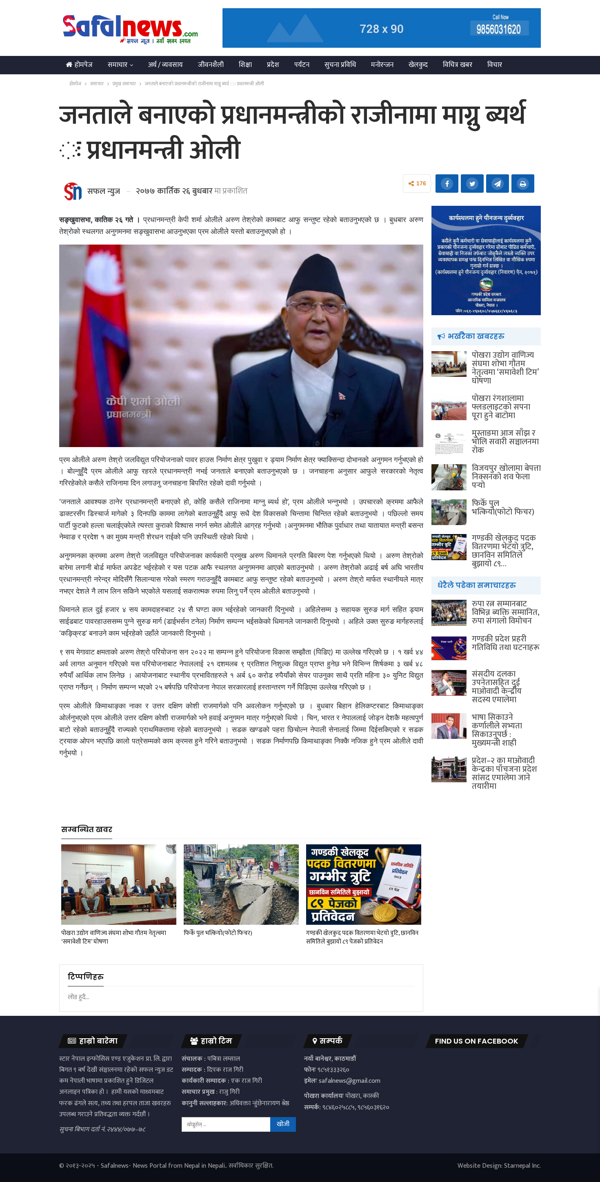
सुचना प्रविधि (340, 65)
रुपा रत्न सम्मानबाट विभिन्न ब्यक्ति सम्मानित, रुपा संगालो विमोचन (506, 612)
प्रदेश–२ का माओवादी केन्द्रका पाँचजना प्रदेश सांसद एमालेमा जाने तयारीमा (504, 773)
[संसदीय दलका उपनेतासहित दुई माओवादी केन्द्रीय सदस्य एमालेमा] (449, 683)
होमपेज (84, 65)
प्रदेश (273, 65)
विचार (494, 65)
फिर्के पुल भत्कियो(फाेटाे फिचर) (503, 507)
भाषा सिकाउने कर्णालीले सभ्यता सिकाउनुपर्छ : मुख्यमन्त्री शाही (497, 730)
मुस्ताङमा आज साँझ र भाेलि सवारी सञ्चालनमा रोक (505, 441)
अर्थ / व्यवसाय (165, 65)
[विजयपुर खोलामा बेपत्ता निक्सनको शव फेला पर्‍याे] (449, 477)
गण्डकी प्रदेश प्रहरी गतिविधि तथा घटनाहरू (506, 643)
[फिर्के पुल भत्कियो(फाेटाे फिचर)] (241, 884)
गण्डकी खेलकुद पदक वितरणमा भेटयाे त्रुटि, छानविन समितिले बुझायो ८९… (504, 551)
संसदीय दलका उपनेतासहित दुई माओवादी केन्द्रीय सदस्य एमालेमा (497, 687)
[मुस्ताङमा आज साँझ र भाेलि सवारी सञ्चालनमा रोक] (449, 442)
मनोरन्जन (382, 65)
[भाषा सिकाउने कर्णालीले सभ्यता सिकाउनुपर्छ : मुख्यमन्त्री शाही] (449, 726)
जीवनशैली (211, 65)
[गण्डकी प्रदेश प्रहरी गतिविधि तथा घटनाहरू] (449, 648)
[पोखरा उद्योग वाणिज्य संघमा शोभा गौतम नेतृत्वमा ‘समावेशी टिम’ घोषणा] (118, 884)
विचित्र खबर (457, 65)
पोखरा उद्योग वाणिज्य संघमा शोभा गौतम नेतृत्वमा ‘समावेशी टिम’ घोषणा (505, 368)
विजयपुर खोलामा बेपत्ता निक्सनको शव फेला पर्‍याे (506, 476)
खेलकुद (418, 65)
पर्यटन (301, 65)
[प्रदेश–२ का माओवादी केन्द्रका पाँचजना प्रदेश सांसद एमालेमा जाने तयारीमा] (449, 770)
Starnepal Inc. (522, 1165)
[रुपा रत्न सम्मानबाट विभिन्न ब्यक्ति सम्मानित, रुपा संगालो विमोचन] (449, 613)
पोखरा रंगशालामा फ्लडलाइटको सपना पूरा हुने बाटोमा (501, 407)
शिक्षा (245, 65)
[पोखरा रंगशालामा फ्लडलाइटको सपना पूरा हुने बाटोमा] (449, 407)
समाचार (117, 65)
